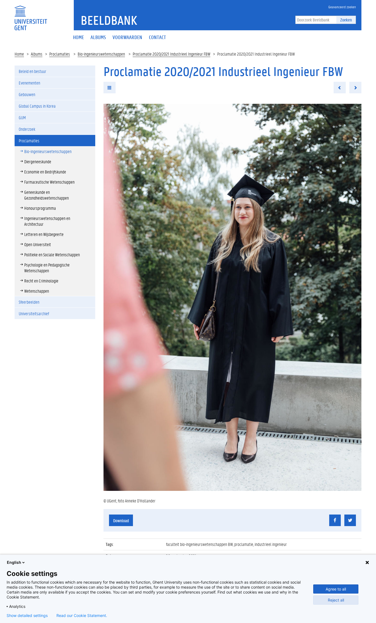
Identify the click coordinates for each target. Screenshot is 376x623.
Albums (36, 54)
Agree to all (336, 589)
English (14, 562)
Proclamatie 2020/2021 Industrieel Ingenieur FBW (171, 54)
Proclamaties (59, 54)
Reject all (336, 600)
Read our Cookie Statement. (81, 615)
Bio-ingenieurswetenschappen (101, 54)
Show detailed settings (27, 615)
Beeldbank (109, 20)
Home (19, 54)
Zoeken (346, 20)
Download (121, 520)
